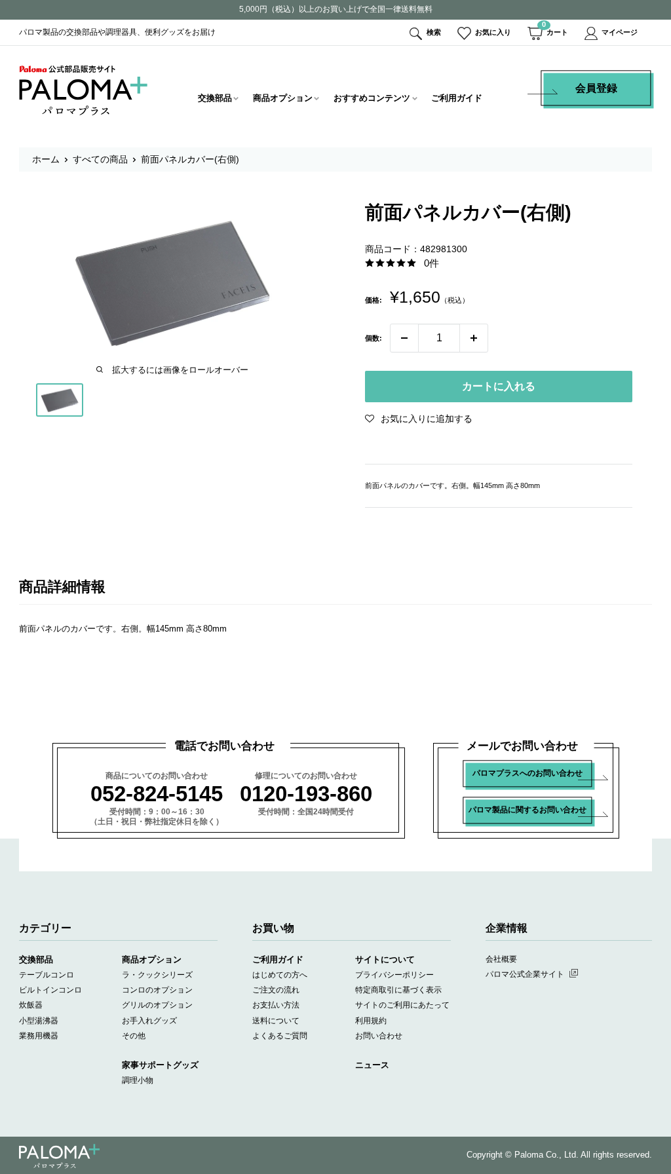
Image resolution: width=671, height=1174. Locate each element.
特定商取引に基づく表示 (398, 989)
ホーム (46, 159)
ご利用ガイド (456, 98)
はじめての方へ (279, 974)
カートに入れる (498, 386)
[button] (418, 418)
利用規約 (371, 1020)
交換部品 (215, 98)
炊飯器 (31, 1005)
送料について (275, 1020)
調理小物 (137, 1080)
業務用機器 (38, 1035)
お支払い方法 (275, 1005)
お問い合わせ (378, 1035)
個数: (373, 338)
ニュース (372, 1065)
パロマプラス (59, 1156)
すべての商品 (100, 159)
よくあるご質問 (279, 1035)
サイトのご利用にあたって (402, 1005)
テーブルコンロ (46, 974)
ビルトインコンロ (50, 989)
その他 (133, 1035)
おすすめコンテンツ (372, 98)
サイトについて (385, 959)
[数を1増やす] (474, 338)
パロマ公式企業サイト (525, 974)
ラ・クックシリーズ (157, 974)
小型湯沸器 (38, 1020)
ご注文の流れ (275, 989)
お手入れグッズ (149, 1020)
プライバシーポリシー (394, 974)
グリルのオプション (157, 1005)
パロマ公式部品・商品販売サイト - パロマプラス (83, 90)
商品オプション (283, 98)
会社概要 (501, 959)
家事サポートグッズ (160, 1065)
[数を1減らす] (404, 338)
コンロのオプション (157, 989)
